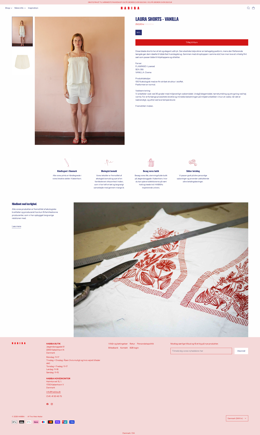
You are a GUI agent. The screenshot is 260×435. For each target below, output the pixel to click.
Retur (132, 343)
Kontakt (124, 347)
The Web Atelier (36, 417)
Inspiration (33, 8)
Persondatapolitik (145, 343)
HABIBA (21, 417)
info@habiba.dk (53, 392)
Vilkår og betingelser (118, 343)
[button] (248, 8)
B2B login (134, 347)
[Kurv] (253, 8)
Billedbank (113, 347)
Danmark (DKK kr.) (235, 418)
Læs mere (16, 226)
